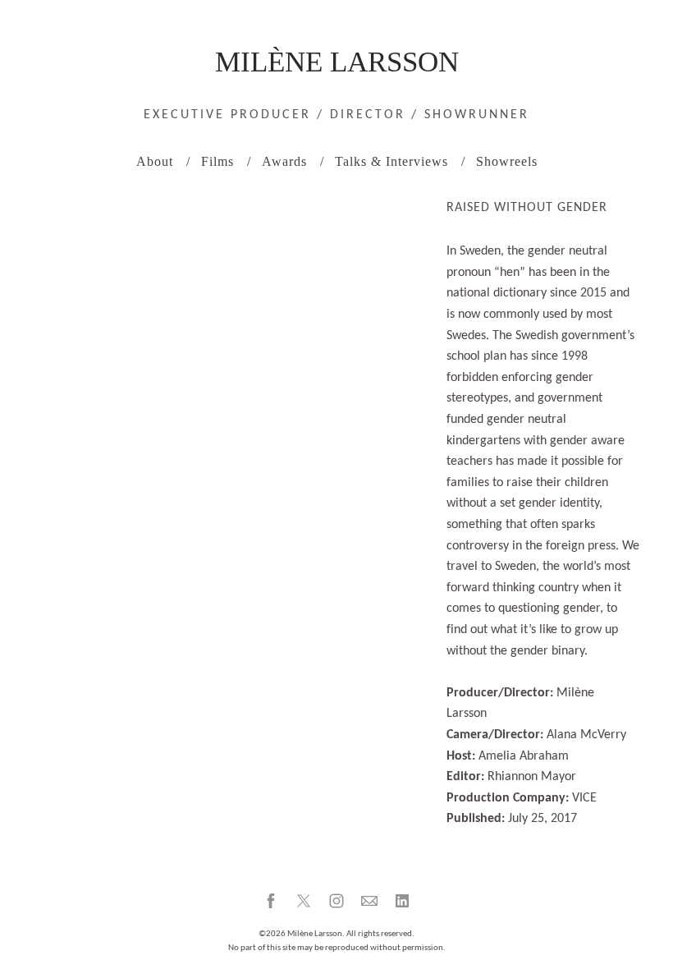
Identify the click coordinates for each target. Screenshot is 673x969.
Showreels (507, 161)
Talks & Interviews (391, 161)
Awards (284, 161)
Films (217, 161)
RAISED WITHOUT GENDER (526, 207)
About (154, 161)
